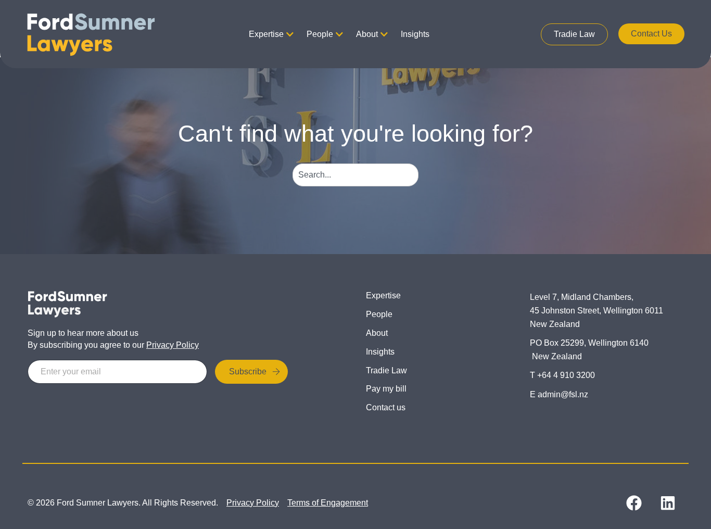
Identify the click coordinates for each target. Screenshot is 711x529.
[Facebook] (634, 503)
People (320, 34)
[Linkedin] (667, 503)
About (367, 34)
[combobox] (356, 174)
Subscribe (247, 371)
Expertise (266, 34)
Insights (415, 34)
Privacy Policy (172, 345)
